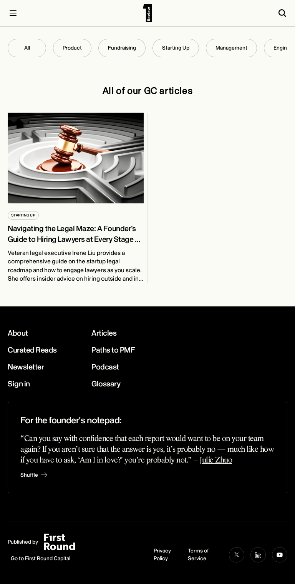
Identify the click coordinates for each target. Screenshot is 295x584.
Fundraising (122, 48)
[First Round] (147, 13)
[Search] (282, 13)
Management (231, 48)
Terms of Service (198, 554)
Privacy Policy (162, 554)
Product (72, 48)
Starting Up (175, 48)
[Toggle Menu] (13, 13)
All (27, 48)
